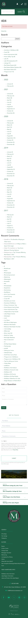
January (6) (10, 93)
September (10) (11, 138)
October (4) (10, 203)
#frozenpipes (7, 272)
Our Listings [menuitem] (4, 536)
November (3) (10, 173)
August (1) (9, 225)
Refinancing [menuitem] (4, 555)
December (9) (10, 175)
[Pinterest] (19, 597)
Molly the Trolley (8, 335)
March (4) (9, 187)
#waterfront (7, 288)
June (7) (9, 131)
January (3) (10, 84)
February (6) (10, 123)
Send (14, 458)
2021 (6, 89)
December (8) (10, 144)
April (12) (9, 127)
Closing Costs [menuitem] (4, 550)
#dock (5, 270)
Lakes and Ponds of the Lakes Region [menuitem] (10, 578)
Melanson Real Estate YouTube (12, 326)
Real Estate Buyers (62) (10, 65)
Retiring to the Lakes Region (11, 502)
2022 (6, 80)
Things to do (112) (9, 71)
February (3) (10, 154)
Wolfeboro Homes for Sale (11, 370)
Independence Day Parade (11, 311)
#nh (5, 283)
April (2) (9, 219)
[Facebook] (3, 597)
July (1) (9, 223)
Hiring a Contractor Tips (10, 305)
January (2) (10, 183)
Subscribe (3, 31)
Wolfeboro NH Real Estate (11, 376)
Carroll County (8, 296)
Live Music (7, 320)
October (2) (10, 111)
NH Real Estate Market (10, 344)
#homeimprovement (9, 275)
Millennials (7, 331)
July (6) (9, 104)
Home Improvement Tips (10, 309)
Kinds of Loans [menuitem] (4, 548)
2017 (6, 211)
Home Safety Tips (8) (9, 56)
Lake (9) (6, 58)
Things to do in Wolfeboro (11, 357)
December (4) (10, 207)
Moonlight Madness (9, 337)
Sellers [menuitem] (3, 559)
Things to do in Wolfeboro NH (12, 359)
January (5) (10, 120)
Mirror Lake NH (8, 333)
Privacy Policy (15, 449)
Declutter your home (9, 301)
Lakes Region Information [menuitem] (7, 576)
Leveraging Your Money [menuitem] (7, 557)
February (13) (10, 95)
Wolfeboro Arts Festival (10, 367)
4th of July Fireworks (9, 294)
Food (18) (6, 52)
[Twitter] (14, 597)
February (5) (10, 86)
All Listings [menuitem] (3, 533)
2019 (6, 148)
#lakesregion (7, 279)
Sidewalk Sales (8, 352)
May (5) (9, 160)
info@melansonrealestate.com (15, 590)
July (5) (9, 165)
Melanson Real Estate (10, 324)
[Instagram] (24, 597)
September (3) (11, 169)
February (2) (10, 214)
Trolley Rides (7, 363)
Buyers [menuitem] (3, 546)
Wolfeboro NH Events (10, 374)
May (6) (9, 129)
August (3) (9, 106)
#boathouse (7, 268)
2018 (6, 179)
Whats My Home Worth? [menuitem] (7, 561)
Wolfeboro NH (8, 372)
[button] (21, 11)
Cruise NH (7, 298)
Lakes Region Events (9, 313)
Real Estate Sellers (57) (10, 69)
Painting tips (7, 346)
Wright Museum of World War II (12, 380)
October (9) (10, 140)
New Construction (9, 339)
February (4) (10, 185)
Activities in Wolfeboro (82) (11, 50)
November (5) (10, 142)
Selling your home (9, 350)
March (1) (9, 217)
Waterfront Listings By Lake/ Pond (12, 485)
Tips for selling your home (11, 361)
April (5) (9, 100)
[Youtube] (9, 597)
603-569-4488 (22, 4)
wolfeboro (6, 365)
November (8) (10, 113)
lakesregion (7, 316)
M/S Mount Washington (10, 322)
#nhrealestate (7, 285)
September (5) (11, 200)
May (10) (9, 192)
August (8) (9, 136)
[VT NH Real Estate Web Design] (14, 607)
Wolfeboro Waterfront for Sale (12, 378)
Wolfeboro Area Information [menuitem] (8, 573)
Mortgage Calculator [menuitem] (6, 552)
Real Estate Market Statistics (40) (12, 67)
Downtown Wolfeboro (10, 303)
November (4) (10, 205)
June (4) (9, 102)
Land (5, 318)
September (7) (11, 108)
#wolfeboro (7, 292)
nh (4, 342)
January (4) (10, 152)
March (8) (9, 98)
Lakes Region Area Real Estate (11, 497)
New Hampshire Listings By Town (12, 491)
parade (6, 348)
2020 (6, 116)
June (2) (9, 221)
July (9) (9, 133)
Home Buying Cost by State (11, 307)
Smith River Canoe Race (10, 354)
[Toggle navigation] (25, 4)
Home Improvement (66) (10, 54)
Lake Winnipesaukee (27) (10, 61)
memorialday (7, 329)
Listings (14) (7, 63)
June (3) (9, 194)
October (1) (10, 227)
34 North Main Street (15, 587)
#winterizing (7, 290)
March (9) (9, 125)
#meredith (7, 281)
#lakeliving (7, 277)
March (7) (9, 156)
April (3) (9, 158)
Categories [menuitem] (4, 538)
